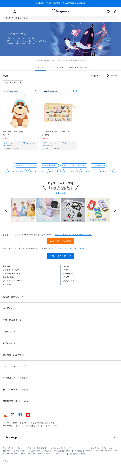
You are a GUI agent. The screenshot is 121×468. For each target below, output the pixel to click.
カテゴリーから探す (11, 270)
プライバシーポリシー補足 (101, 448)
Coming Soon (69, 274)
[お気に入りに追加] (35, 91)
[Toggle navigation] (6, 12)
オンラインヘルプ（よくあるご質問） (32, 448)
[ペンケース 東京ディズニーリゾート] (59, 111)
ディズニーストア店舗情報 (15, 378)
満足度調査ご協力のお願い (15, 401)
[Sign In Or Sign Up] (14, 12)
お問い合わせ (9, 343)
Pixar (65, 270)
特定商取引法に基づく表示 (42, 422)
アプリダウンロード (60, 256)
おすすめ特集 (8, 277)
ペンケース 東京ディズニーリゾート (56, 132)
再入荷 (66, 277)
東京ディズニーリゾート (73, 281)
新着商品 (6, 266)
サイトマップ (8, 284)
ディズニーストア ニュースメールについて (73, 234)
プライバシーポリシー (78, 448)
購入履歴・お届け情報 (13, 355)
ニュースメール (51, 426)
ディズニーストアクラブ (14, 366)
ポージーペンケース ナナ (13, 132)
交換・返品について (12, 320)
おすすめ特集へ (60, 193)
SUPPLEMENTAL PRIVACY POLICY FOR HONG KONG (43, 454)
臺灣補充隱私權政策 (78, 454)
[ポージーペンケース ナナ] (20, 111)
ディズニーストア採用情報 (15, 389)
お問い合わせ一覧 (58, 448)
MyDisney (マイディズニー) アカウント (21, 426)
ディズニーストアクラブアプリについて (67, 248)
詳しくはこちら (80, 3)
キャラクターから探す (12, 274)
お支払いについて (11, 308)
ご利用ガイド (9, 331)
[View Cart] (115, 12)
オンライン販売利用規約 (14, 422)
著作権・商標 (19, 451)
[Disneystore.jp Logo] (60, 11)
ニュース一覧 (8, 448)
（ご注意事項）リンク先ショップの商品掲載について (49, 451)
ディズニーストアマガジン (13, 281)
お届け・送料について (13, 296)
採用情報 (78, 451)
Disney (66, 266)
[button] (9, 3)
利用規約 (6, 451)
